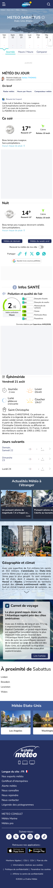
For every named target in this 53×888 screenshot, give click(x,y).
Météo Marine (9, 818)
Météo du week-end (39, 241)
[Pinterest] (37, 836)
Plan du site (42, 860)
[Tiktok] (44, 836)
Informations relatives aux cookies (28, 865)
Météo (3, 10)
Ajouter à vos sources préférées (28, 261)
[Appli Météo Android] (37, 851)
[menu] (4, 4)
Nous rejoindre (10, 795)
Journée (10, 51)
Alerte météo (9, 786)
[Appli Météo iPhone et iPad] (16, 851)
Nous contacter (10, 800)
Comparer (42, 51)
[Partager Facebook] (26, 254)
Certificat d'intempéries (15, 781)
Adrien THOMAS (29, 77)
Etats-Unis (10, 10)
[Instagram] (30, 836)
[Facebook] (9, 836)
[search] (48, 4)
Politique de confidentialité (16, 869)
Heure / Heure (25, 51)
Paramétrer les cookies (41, 869)
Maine (18, 10)
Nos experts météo (12, 776)
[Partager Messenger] (38, 254)
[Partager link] (19, 254)
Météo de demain (12, 241)
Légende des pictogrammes (18, 804)
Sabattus (24, 10)
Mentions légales (13, 860)
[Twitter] (16, 836)
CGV (32, 860)
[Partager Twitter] (32, 254)
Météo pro (7, 823)
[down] (26, 592)
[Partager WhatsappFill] (44, 254)
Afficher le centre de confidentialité (28, 874)
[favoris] (43, 17)
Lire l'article (40, 655)
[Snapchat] (23, 836)
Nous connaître (10, 790)
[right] (50, 40)
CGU (25, 860)
